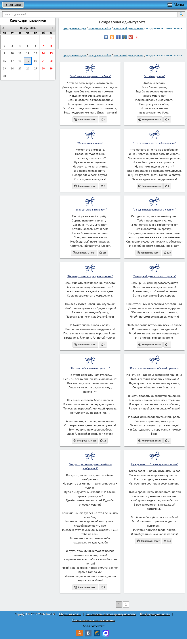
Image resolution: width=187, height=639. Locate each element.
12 (27, 53)
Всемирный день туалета (129, 28)
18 (19, 60)
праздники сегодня (74, 28)
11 (19, 53)
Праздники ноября (100, 28)
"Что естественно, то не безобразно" (154, 142)
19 (27, 60)
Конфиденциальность (155, 614)
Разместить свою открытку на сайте (110, 614)
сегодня (13, 5)
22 (51, 60)
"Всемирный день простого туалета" (154, 276)
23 (4, 68)
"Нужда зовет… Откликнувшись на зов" (154, 464)
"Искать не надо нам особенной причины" (154, 368)
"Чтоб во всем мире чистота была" (90, 76)
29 (51, 68)
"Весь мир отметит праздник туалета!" (90, 276)
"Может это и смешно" (90, 142)
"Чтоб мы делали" (154, 76)
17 (12, 60)
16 (4, 60)
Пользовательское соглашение (93, 620)
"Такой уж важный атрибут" (90, 209)
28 (43, 68)
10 (12, 53)
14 (43, 53)
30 (4, 75)
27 (35, 68)
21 (43, 60)
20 (35, 60)
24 (12, 68)
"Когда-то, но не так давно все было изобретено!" (90, 466)
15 (51, 53)
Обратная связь (70, 614)
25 (19, 68)
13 (35, 53)
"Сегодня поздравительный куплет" (154, 209)
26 (27, 68)
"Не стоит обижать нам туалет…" (90, 368)
